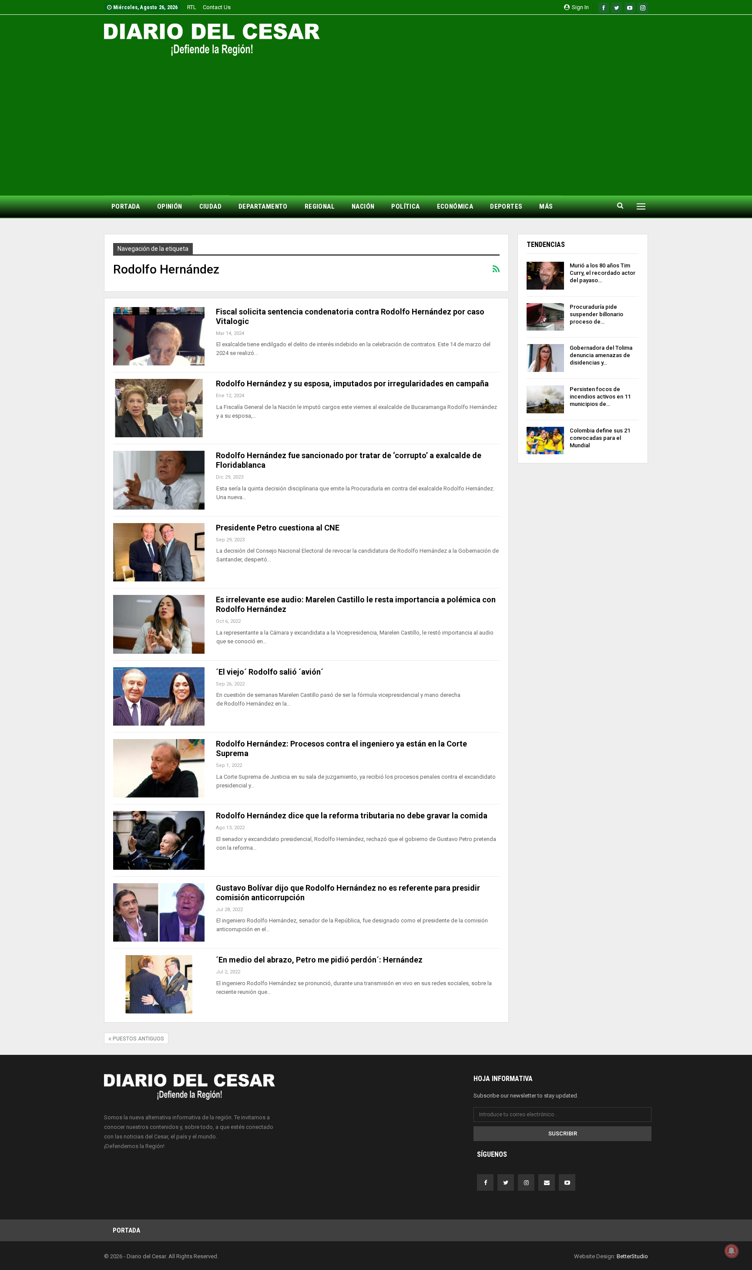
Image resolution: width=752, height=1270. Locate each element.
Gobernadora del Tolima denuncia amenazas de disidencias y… (601, 355)
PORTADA (125, 206)
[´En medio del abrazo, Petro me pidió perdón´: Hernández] (159, 984)
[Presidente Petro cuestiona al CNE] (159, 552)
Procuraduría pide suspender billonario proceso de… (596, 314)
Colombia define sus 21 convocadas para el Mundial (600, 438)
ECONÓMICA (455, 206)
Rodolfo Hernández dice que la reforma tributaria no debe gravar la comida (351, 815)
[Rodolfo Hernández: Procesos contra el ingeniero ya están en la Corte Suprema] (159, 768)
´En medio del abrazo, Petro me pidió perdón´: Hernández (319, 959)
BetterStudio (632, 1256)
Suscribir (562, 1133)
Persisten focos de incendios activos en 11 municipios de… (600, 396)
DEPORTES (506, 206)
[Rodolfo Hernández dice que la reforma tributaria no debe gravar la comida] (159, 840)
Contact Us (217, 7)
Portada (126, 1230)
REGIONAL (320, 206)
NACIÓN (363, 206)
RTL (191, 7)
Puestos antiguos (137, 1039)
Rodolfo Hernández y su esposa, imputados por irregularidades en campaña (352, 383)
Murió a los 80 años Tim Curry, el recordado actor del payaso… (602, 273)
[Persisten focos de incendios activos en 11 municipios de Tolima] (545, 399)
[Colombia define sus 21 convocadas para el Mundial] (545, 441)
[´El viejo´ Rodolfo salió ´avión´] (159, 696)
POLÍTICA (405, 206)
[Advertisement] (376, 121)
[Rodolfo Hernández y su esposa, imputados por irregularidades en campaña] (159, 408)
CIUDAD (210, 206)
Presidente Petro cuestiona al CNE (277, 527)
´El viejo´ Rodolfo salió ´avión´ (269, 671)
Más (546, 206)
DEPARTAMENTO (263, 206)
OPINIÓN (169, 206)
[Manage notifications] (732, 1251)
